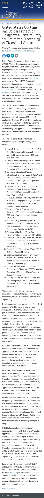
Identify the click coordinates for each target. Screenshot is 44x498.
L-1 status (6, 93)
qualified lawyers (14, 473)
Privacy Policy (5, 495)
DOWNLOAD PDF (28, 23)
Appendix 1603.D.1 (10, 90)
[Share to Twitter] (12, 56)
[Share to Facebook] (8, 56)
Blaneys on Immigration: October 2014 (20, 51)
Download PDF (8, 489)
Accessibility (15, 495)
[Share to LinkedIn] (4, 56)
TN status (36, 78)
